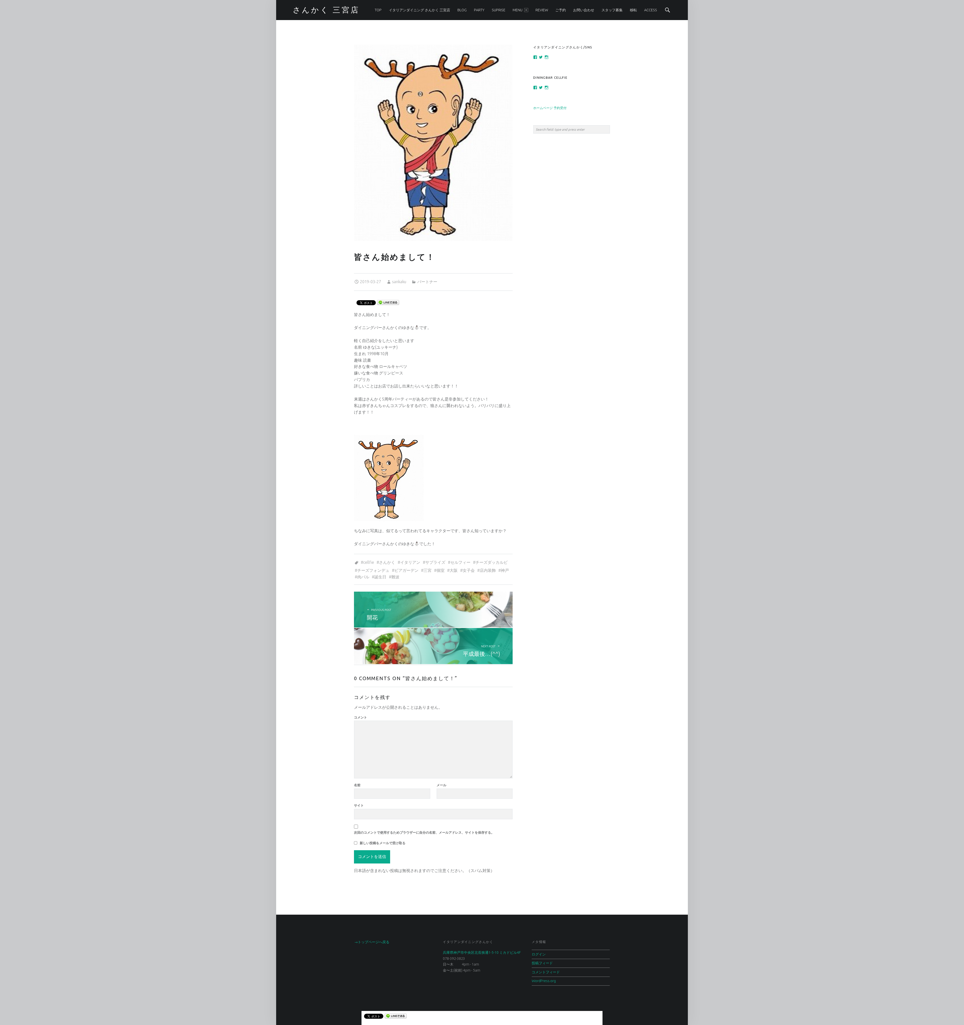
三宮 (428, 570)
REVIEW (541, 10)
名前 (357, 785)
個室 (441, 570)
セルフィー (460, 562)
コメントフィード (546, 972)
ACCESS (650, 10)
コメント (360, 717)
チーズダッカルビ (491, 562)
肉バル (363, 577)
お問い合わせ (583, 10)
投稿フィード (542, 963)
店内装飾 (488, 570)
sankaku (399, 281)
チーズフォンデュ (373, 570)
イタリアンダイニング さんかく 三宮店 (419, 10)
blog (462, 10)
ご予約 (560, 10)
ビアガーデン (406, 570)
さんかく (387, 562)
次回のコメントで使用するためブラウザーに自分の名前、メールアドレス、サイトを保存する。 (424, 832)
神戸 (505, 570)
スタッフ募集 (612, 10)
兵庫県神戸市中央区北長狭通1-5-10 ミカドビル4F (482, 953)
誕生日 (380, 577)
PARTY (479, 10)
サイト (359, 805)
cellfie (368, 562)
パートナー (427, 281)
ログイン (539, 954)
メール (441, 785)
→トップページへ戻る (371, 942)
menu (517, 10)
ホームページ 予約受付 (550, 108)
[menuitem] (378, 10)
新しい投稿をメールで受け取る (382, 843)
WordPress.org (544, 981)
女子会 (469, 570)
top (378, 10)
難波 (395, 577)
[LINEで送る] (388, 302)
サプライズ (435, 562)
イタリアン (410, 562)
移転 (633, 10)
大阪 (454, 570)
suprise (498, 10)
